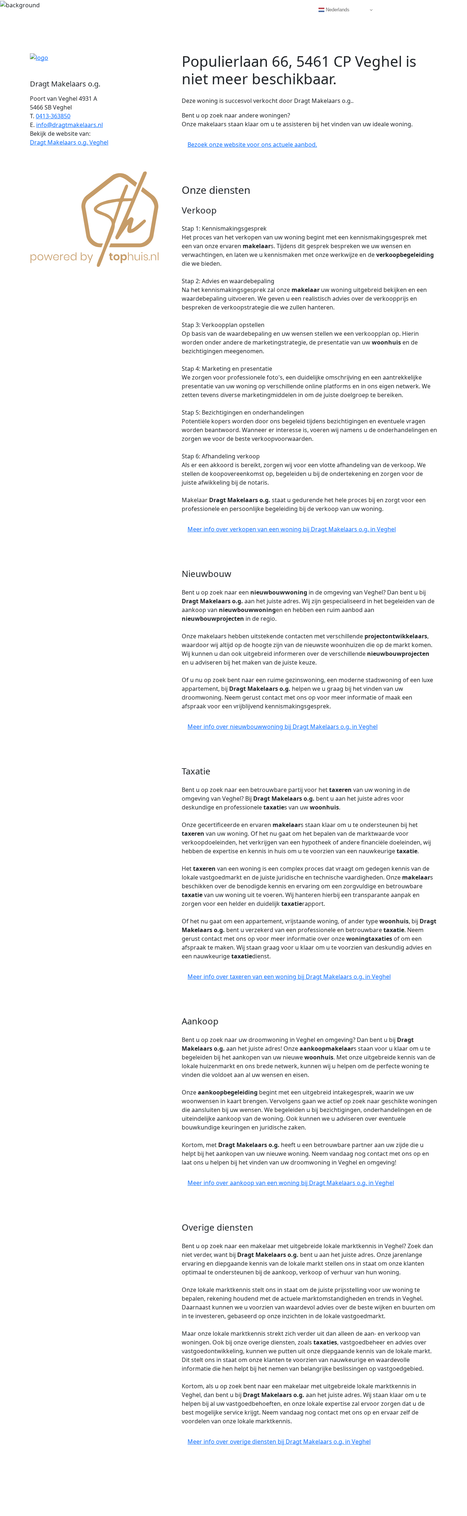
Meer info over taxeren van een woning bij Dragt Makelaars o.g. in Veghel (289, 977)
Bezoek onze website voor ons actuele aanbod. (252, 145)
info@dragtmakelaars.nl (69, 125)
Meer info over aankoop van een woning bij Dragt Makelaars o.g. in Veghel (291, 1183)
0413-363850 (53, 116)
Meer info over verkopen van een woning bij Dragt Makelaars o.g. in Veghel (292, 529)
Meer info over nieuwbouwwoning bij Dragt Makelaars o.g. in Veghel (283, 727)
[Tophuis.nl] (95, 218)
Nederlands (337, 9)
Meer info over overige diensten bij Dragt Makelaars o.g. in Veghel (279, 1442)
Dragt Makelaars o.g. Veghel (69, 142)
